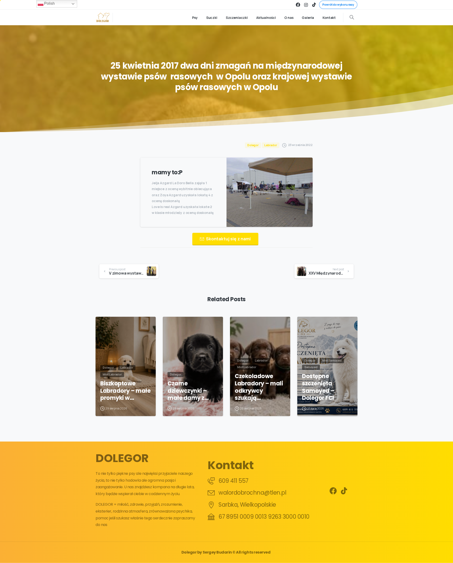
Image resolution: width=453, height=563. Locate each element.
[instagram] (306, 5)
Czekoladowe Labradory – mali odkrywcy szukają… (259, 387)
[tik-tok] (314, 5)
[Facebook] (298, 5)
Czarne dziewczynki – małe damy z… (188, 391)
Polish (49, 3)
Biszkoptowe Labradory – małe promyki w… (125, 391)
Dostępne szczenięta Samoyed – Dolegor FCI (318, 387)
